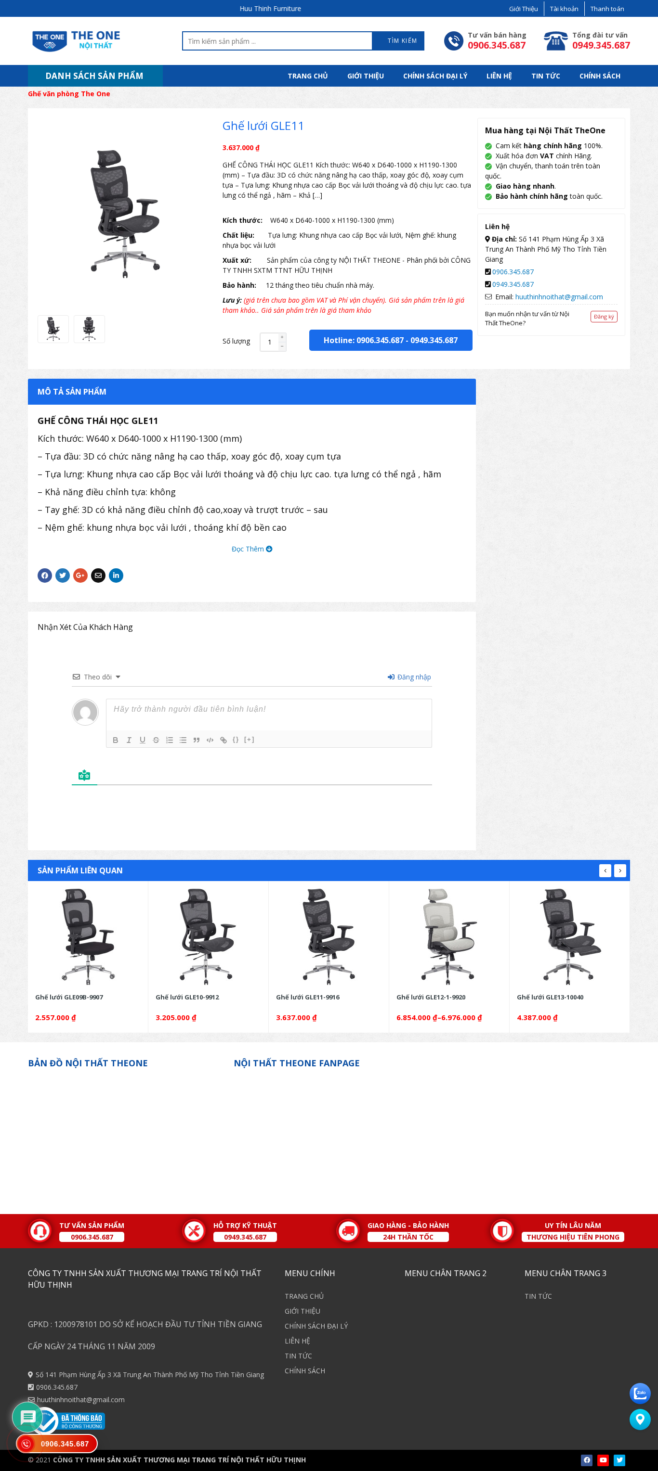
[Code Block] (210, 740)
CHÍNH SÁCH (599, 75)
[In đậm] (115, 740)
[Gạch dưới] (142, 740)
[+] (249, 739)
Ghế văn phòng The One (69, 93)
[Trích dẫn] (196, 740)
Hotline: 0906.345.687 (364, 340)
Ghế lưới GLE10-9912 (187, 997)
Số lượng (236, 340)
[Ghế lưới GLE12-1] (449, 937)
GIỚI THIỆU (365, 75)
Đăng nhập (413, 676)
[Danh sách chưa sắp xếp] (183, 740)
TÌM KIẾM (402, 41)
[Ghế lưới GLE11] (53, 329)
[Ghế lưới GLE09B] (88, 937)
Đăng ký (604, 316)
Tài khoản (564, 8)
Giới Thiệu (523, 8)
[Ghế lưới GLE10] (208, 937)
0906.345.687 (513, 271)
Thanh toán (607, 8)
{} (236, 739)
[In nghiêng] (129, 740)
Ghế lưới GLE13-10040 (550, 997)
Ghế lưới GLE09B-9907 (69, 997)
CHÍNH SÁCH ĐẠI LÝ (435, 75)
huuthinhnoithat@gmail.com (559, 296)
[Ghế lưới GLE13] (569, 937)
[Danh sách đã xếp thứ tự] (169, 740)
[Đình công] (156, 740)
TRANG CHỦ (308, 75)
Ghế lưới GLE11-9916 (307, 997)
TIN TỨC (545, 75)
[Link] (223, 740)
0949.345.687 (434, 340)
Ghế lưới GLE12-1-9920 (430, 997)
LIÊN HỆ (499, 75)
